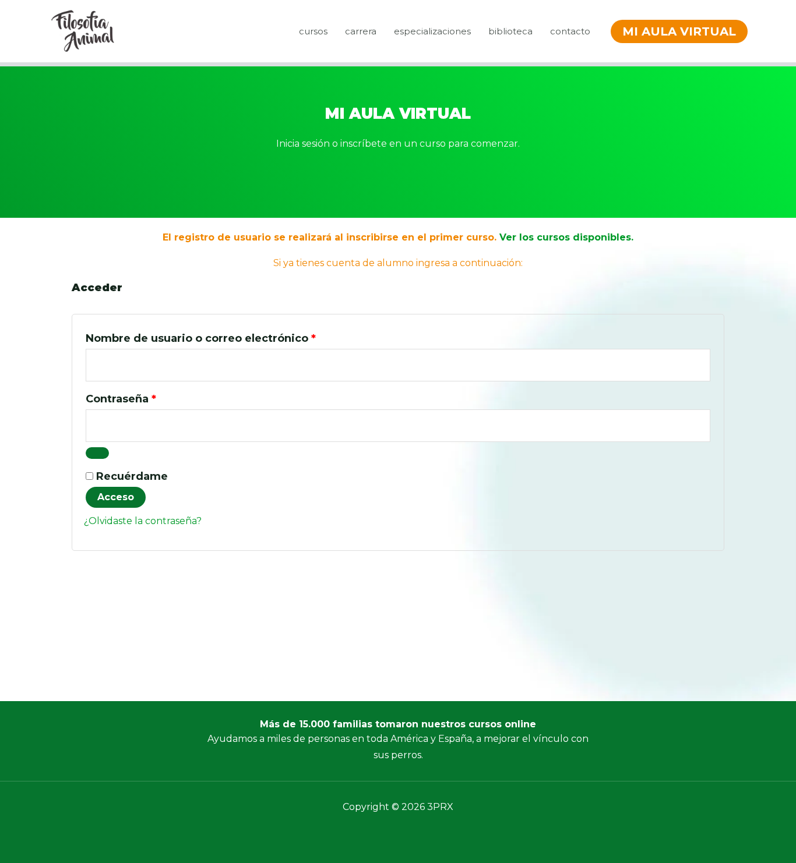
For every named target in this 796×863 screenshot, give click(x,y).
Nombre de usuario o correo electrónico (232, 336)
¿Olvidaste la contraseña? (143, 520)
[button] (679, 31)
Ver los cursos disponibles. (566, 237)
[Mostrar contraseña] (97, 453)
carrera (360, 31)
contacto (570, 31)
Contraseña (152, 396)
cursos (313, 31)
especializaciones (432, 31)
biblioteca (510, 31)
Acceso (115, 497)
